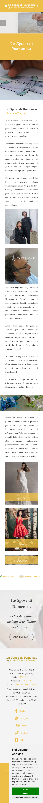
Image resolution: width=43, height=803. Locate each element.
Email (23, 725)
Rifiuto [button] (26, 793)
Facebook (22, 710)
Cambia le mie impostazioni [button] (26, 797)
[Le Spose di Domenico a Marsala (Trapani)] (21, 6)
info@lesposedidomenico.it (25, 684)
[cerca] (37, 5)
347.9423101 (26, 680)
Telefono (23, 732)
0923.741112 (26, 677)
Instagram (23, 718)
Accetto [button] (26, 789)
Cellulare (23, 740)
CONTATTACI (21, 637)
